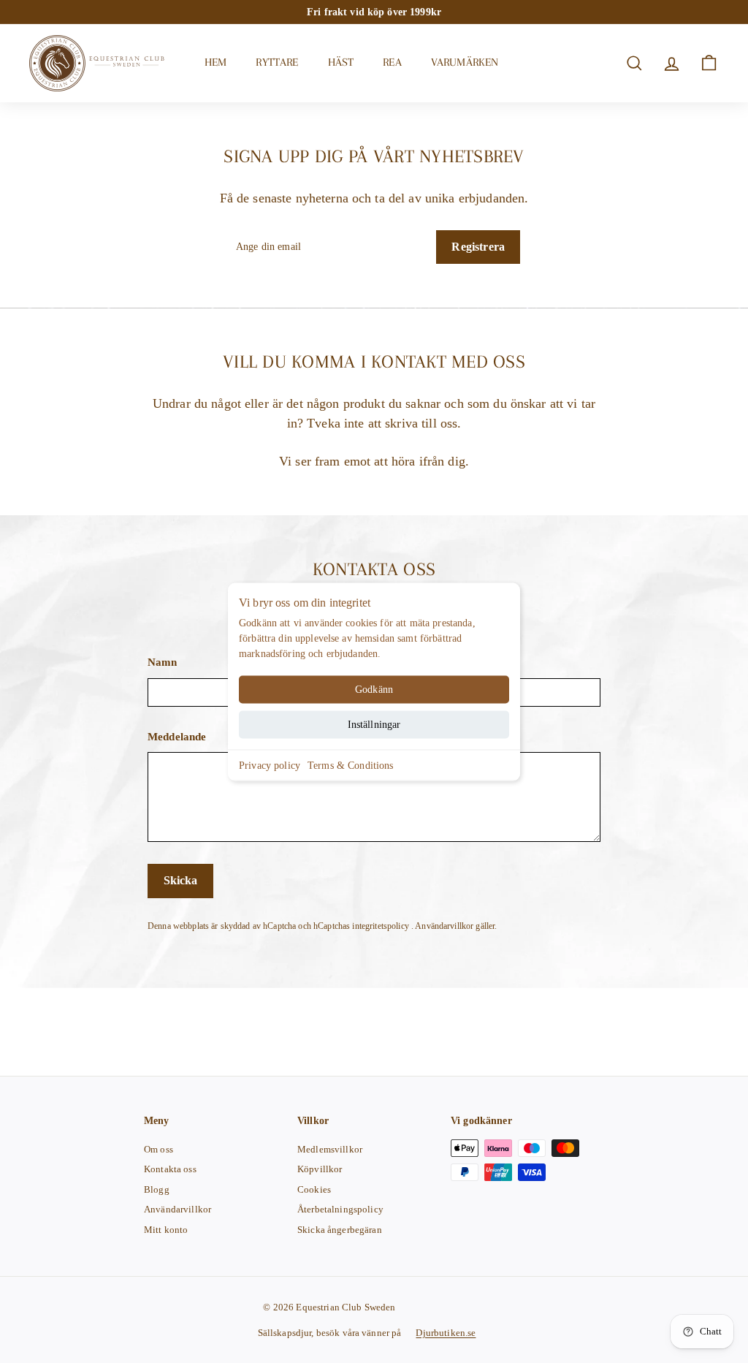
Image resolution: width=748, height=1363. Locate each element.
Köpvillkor (319, 1168)
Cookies (314, 1189)
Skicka (181, 880)
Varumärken (465, 62)
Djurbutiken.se (446, 1332)
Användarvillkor (445, 926)
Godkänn (374, 688)
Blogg (156, 1189)
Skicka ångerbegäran (339, 1229)
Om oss (158, 1149)
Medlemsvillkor (329, 1149)
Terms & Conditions (351, 764)
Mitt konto (166, 1229)
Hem (215, 62)
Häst (341, 62)
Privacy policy (269, 764)
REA (392, 62)
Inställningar (374, 723)
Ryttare (277, 62)
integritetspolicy (381, 926)
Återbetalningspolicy (340, 1209)
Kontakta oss (170, 1168)
